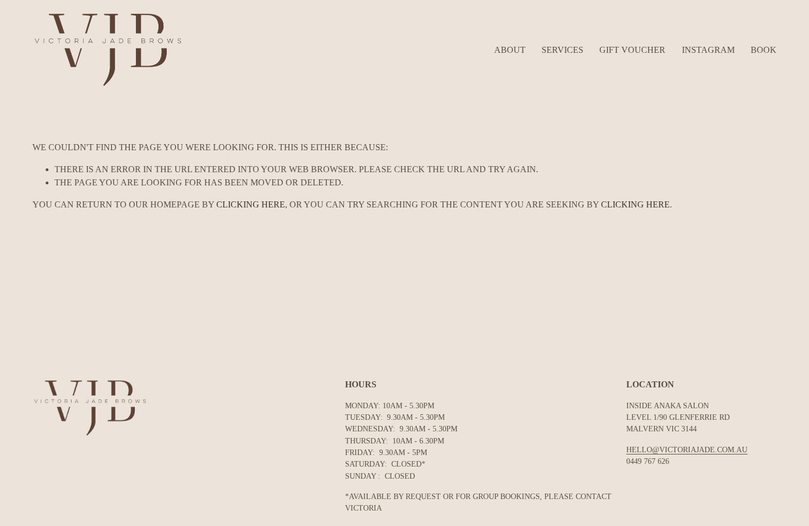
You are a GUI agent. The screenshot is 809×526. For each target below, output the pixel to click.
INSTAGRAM (708, 49)
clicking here (250, 204)
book (764, 49)
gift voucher (632, 49)
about (510, 49)
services (562, 49)
